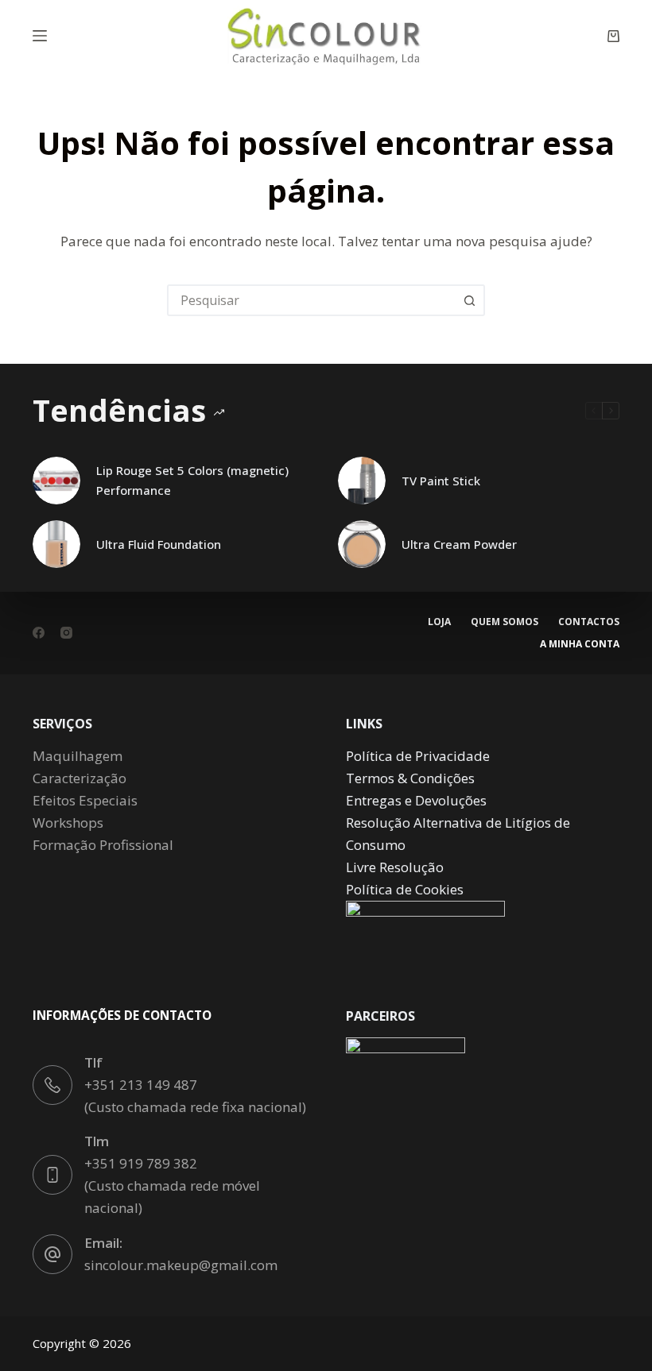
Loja (439, 622)
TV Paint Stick (441, 481)
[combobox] (312, 300)
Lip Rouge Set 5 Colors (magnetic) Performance (192, 480)
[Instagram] (66, 633)
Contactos (588, 622)
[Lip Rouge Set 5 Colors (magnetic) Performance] (56, 480)
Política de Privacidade (418, 756)
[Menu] (40, 36)
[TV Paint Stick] (362, 480)
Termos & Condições (410, 778)
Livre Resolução (395, 867)
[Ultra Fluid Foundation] (56, 544)
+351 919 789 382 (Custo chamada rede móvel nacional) (172, 1185)
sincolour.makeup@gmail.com (180, 1265)
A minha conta (579, 644)
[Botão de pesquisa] (469, 300)
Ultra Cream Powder (459, 544)
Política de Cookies (405, 889)
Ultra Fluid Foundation (158, 544)
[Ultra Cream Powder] (362, 544)
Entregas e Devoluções (416, 800)
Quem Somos (504, 622)
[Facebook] (39, 633)
